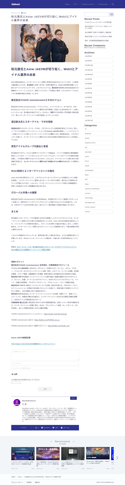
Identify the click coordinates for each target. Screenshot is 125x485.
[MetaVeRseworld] (16, 4)
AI (85, 129)
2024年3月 (88, 106)
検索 (111, 14)
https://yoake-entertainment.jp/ (55, 314)
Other (87, 184)
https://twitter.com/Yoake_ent (59, 326)
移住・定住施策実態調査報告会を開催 (97, 40)
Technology (102, 4)
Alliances (88, 133)
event (87, 156)
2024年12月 (89, 65)
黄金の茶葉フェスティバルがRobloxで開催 (98, 36)
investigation (89, 170)
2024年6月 (88, 93)
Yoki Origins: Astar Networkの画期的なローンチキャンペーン (33, 344)
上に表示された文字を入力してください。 (26, 380)
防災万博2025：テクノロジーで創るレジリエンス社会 (98, 27)
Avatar (87, 138)
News (24, 13)
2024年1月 (88, 116)
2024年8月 (88, 83)
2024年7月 (88, 88)
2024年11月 (89, 70)
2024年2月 (88, 111)
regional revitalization (92, 188)
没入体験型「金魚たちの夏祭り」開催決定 (98, 32)
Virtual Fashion (90, 207)
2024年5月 (88, 97)
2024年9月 (88, 79)
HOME (13, 477)
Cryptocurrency (88, 4)
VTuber (87, 211)
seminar (87, 193)
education (88, 152)
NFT (75, 4)
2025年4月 (88, 56)
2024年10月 (89, 74)
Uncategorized (90, 202)
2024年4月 (88, 102)
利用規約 (29, 482)
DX (86, 147)
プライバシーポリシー (17, 482)
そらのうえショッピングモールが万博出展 (98, 22)
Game (67, 4)
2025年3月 (88, 60)
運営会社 (37, 482)
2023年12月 (89, 120)
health (87, 165)
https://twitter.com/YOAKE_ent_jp (46, 320)
